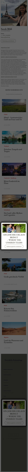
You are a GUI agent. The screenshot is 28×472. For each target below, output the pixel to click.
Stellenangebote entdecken (14, 246)
